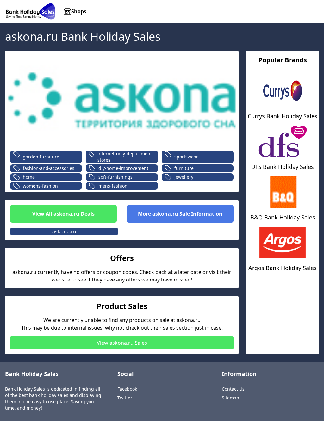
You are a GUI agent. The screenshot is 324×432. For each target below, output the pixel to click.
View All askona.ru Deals (63, 213)
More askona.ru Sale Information (180, 213)
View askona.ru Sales (122, 342)
